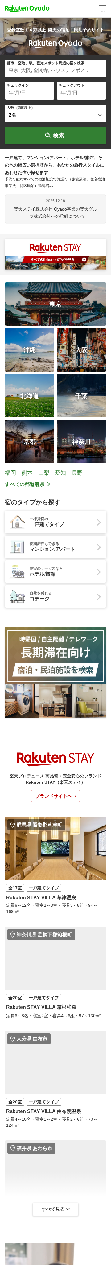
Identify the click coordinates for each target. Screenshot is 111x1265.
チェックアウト (71, 85)
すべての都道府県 (24, 484)
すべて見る (53, 1209)
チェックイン (18, 85)
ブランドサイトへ (53, 796)
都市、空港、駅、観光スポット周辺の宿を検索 (45, 63)
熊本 (27, 473)
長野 (77, 473)
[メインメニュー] (102, 9)
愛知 (60, 473)
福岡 (10, 473)
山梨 (43, 473)
